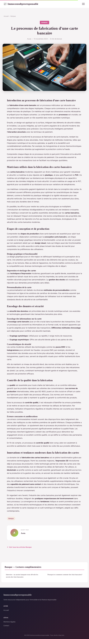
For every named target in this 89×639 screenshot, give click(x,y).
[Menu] (83, 4)
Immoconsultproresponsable (20, 3)
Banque (13, 16)
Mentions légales (9, 622)
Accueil (6, 16)
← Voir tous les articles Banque (19, 547)
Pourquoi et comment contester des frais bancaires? (65, 574)
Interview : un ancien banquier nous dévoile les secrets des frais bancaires (22, 576)
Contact (6, 625)
